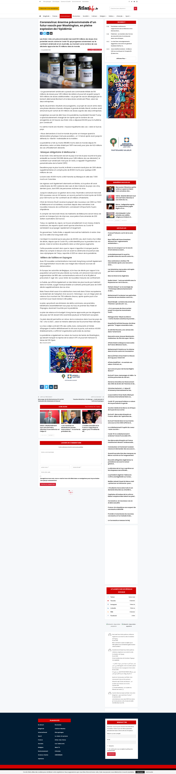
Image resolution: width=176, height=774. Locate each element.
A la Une (90, 49)
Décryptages (47, 1)
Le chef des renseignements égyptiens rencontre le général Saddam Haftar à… (121, 44)
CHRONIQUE (58, 755)
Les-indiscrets (60, 743)
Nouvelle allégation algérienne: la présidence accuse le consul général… (120, 462)
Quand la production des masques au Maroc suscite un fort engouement (122, 454)
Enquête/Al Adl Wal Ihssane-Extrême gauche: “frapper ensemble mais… (121, 324)
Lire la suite (149, 772)
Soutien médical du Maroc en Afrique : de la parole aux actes (122, 409)
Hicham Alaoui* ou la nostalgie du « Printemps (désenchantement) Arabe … (120, 289)
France (55, 16)
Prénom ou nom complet (113, 733)
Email (108, 739)
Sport (128, 16)
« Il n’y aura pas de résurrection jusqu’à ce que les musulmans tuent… (119, 310)
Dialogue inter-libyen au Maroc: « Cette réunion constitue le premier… (121, 318)
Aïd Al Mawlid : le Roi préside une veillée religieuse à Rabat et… (124, 215)
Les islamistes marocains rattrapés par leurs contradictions (121, 270)
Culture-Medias (60, 728)
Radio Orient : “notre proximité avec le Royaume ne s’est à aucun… (122, 281)
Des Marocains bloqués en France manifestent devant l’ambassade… (121, 441)
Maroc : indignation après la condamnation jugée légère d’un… (125, 206)
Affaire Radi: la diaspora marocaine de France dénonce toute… (121, 344)
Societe (40, 743)
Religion (103, 16)
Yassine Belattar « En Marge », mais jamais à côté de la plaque (88, 400)
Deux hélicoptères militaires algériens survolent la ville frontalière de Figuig (123, 637)
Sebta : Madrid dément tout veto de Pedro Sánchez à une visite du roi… (126, 198)
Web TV (57, 747)
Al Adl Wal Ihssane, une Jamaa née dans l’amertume (121, 331)
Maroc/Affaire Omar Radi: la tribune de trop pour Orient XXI (121, 357)
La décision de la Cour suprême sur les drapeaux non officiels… (121, 469)
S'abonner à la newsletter (49, 8)
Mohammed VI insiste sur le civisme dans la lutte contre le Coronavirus (121, 350)
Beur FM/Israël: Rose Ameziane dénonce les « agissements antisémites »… (119, 241)
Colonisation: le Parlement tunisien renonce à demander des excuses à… (121, 448)
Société (85, 16)
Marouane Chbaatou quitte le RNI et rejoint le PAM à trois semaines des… (126, 189)
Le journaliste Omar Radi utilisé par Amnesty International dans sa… (121, 396)
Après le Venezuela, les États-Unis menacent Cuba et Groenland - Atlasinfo (122, 679)
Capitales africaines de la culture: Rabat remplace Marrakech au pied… (121, 495)
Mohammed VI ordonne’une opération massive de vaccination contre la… (122, 296)
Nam (113, 634)
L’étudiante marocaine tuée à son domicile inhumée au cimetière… (120, 489)
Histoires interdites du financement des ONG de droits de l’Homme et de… (121, 383)
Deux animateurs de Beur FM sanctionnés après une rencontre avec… (120, 263)
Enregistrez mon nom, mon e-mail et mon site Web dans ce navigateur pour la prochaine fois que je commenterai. (69, 479)
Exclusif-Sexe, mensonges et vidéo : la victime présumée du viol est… (122, 376)
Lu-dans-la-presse (61, 736)
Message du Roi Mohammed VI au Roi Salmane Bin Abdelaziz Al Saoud (51, 400)
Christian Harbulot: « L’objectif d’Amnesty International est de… (120, 389)
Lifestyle (120, 16)
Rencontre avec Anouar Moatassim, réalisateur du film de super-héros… (121, 337)
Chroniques (55, 1)
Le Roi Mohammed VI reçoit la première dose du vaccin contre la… (121, 255)
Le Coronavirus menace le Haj (119, 520)
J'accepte (140, 772)
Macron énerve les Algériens (118, 276)
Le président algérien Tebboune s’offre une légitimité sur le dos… (120, 476)
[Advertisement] (121, 554)
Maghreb (46, 16)
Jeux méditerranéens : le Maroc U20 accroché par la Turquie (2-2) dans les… (121, 51)
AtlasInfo (111, 746)
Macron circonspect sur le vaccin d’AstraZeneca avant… (120, 249)
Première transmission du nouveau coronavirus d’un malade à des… (121, 515)
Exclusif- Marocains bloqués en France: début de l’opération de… (120, 415)
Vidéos (111, 16)
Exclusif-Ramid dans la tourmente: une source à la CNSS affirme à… (121, 422)
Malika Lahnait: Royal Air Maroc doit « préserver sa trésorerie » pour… (121, 482)
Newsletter (85, 1)
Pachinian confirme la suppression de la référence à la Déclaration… (121, 29)
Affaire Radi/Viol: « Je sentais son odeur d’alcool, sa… (120, 363)
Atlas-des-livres (60, 740)
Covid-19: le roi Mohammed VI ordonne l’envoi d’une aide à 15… (120, 435)
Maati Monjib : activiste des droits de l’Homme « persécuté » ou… (121, 303)
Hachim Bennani (117, 693)
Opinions (41, 759)
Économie (76, 16)
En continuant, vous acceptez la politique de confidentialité (120, 749)
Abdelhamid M (116, 650)
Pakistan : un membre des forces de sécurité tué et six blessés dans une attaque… (122, 36)
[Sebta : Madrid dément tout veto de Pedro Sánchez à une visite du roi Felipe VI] (49, 417)
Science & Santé (66, 1)
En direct (41, 725)
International (65, 16)
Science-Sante (43, 755)
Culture (94, 16)
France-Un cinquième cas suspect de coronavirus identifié (122, 508)
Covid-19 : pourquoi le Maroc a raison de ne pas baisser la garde (121, 402)
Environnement (76, 1)
